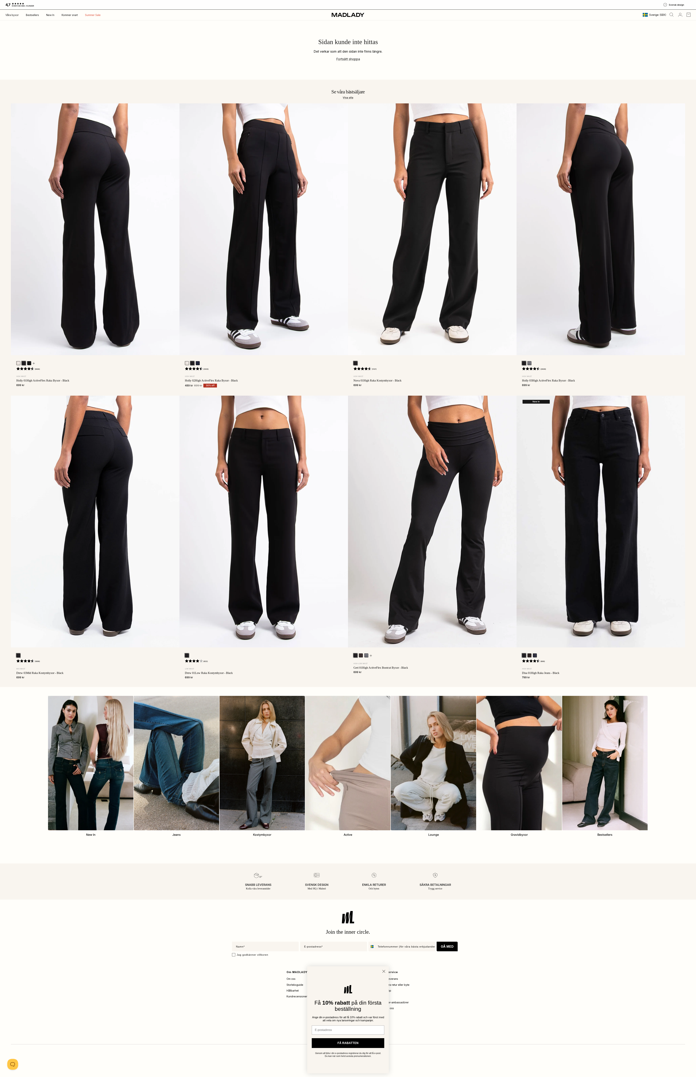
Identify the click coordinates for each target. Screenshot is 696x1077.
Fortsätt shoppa (348, 59)
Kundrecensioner (297, 996)
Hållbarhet (293, 990)
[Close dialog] (384, 971)
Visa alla (348, 97)
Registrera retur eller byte (394, 984)
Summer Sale (93, 15)
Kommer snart (70, 15)
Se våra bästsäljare (348, 92)
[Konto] (679, 15)
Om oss (291, 978)
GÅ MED (447, 946)
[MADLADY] (348, 15)
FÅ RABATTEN (348, 1043)
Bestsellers (32, 15)
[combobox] (372, 946)
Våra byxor (12, 15)
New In (50, 15)
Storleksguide (295, 984)
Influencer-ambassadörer (394, 1002)
